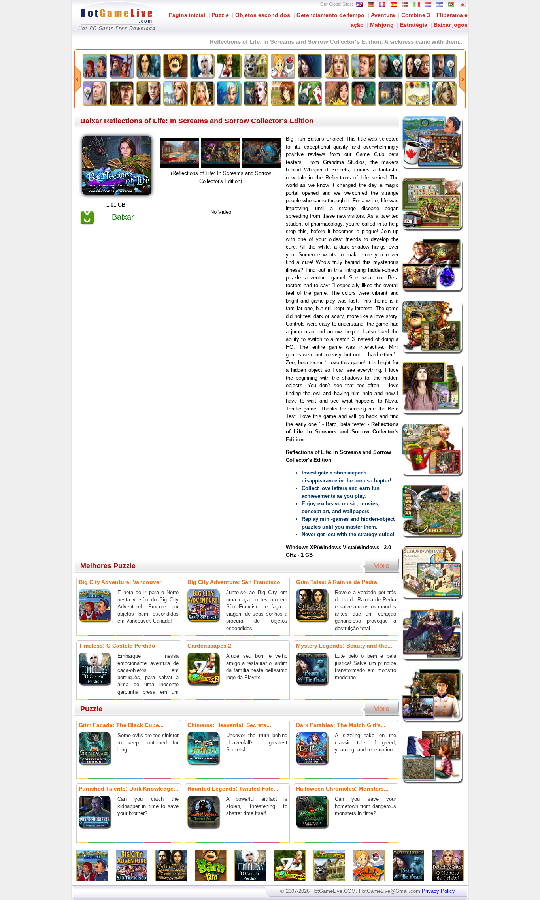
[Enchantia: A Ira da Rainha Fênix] (256, 93)
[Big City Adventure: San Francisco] (121, 65)
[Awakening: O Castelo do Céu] (336, 93)
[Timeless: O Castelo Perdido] (202, 65)
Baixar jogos (451, 25)
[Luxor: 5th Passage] (417, 93)
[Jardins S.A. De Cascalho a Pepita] (283, 93)
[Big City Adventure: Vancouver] (94, 65)
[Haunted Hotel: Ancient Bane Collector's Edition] (444, 65)
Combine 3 (415, 15)
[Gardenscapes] (256, 65)
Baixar (123, 217)
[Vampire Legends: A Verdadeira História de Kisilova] (148, 93)
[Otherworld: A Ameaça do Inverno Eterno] (444, 93)
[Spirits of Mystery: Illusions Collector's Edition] (390, 65)
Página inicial (187, 15)
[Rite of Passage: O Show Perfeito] (363, 93)
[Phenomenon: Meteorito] (202, 93)
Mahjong (382, 25)
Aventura (383, 15)
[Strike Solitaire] (309, 93)
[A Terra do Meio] (175, 93)
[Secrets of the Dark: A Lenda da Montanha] (390, 93)
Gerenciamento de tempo (330, 15)
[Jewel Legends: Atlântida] (229, 93)
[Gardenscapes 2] (229, 65)
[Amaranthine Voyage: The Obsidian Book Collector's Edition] (417, 65)
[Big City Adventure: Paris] (363, 65)
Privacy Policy (438, 891)
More (381, 566)
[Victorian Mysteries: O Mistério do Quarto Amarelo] (121, 93)
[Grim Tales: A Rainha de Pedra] (148, 65)
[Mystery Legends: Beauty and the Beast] (309, 65)
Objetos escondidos (262, 15)
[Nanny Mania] (283, 65)
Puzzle (220, 15)
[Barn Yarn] (175, 65)
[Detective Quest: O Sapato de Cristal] (336, 65)
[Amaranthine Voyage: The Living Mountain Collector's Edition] (94, 93)
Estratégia (413, 25)
